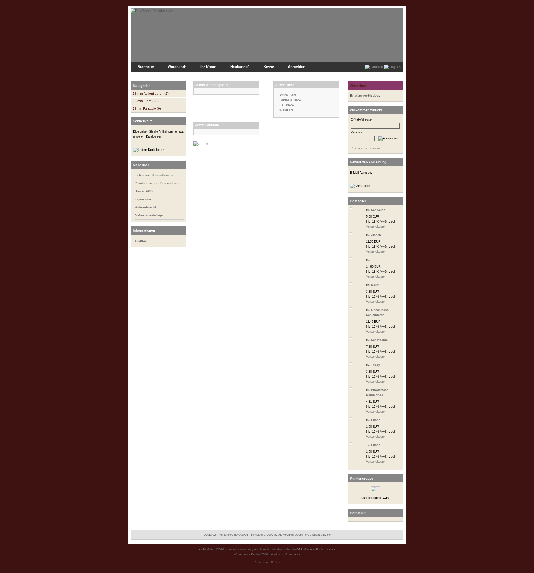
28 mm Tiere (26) (146, 101)
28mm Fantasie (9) (147, 109)
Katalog (156, 75)
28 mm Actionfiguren (211, 85)
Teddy (375, 365)
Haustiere (286, 105)
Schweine (378, 209)
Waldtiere (286, 110)
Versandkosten (376, 226)
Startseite (146, 67)
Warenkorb (177, 67)
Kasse (269, 67)
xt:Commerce (291, 554)
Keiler (375, 284)
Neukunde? (240, 67)
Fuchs (375, 420)
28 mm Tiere (284, 85)
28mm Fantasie (206, 125)
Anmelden (296, 67)
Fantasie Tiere (290, 100)
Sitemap (169, 75)
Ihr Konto (208, 67)
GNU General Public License (315, 549)
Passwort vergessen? (365, 148)
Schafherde (379, 340)
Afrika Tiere (287, 95)
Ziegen (376, 234)
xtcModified (206, 549)
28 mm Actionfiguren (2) (151, 94)
